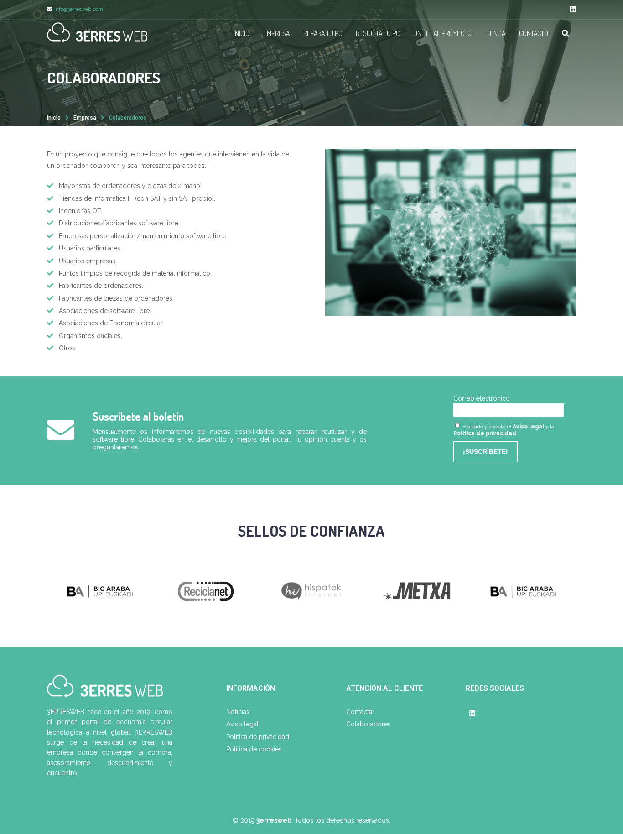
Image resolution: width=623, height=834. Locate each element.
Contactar (360, 711)
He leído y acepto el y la (503, 429)
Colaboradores (368, 724)
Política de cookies (254, 749)
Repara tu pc (322, 33)
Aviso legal (528, 426)
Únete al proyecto (442, 33)
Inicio (241, 33)
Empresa (276, 33)
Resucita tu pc (378, 33)
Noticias (237, 711)
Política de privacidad (484, 433)
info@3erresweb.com (78, 9)
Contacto (533, 33)
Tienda (495, 33)
